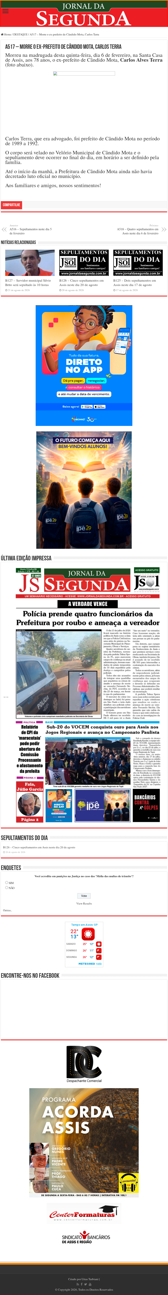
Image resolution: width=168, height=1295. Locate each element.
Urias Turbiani (90, 1279)
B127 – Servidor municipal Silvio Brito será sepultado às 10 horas (28, 282)
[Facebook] (81, 1284)
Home (7, 34)
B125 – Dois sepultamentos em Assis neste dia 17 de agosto (134, 282)
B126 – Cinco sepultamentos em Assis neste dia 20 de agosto (81, 282)
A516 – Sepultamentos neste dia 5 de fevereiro (31, 229)
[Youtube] (90, 1284)
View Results (84, 903)
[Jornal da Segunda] (84, 14)
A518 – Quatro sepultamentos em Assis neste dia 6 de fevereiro (137, 229)
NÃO (11, 888)
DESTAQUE (20, 34)
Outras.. (7, 910)
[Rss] (77, 1284)
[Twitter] (86, 1284)
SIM (11, 883)
